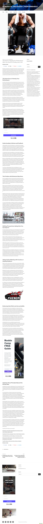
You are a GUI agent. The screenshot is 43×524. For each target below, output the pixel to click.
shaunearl (11, 59)
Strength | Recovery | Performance (20, 6)
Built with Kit (13, 138)
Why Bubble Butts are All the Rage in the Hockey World (12, 435)
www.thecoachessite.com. (30, 84)
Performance (6, 449)
